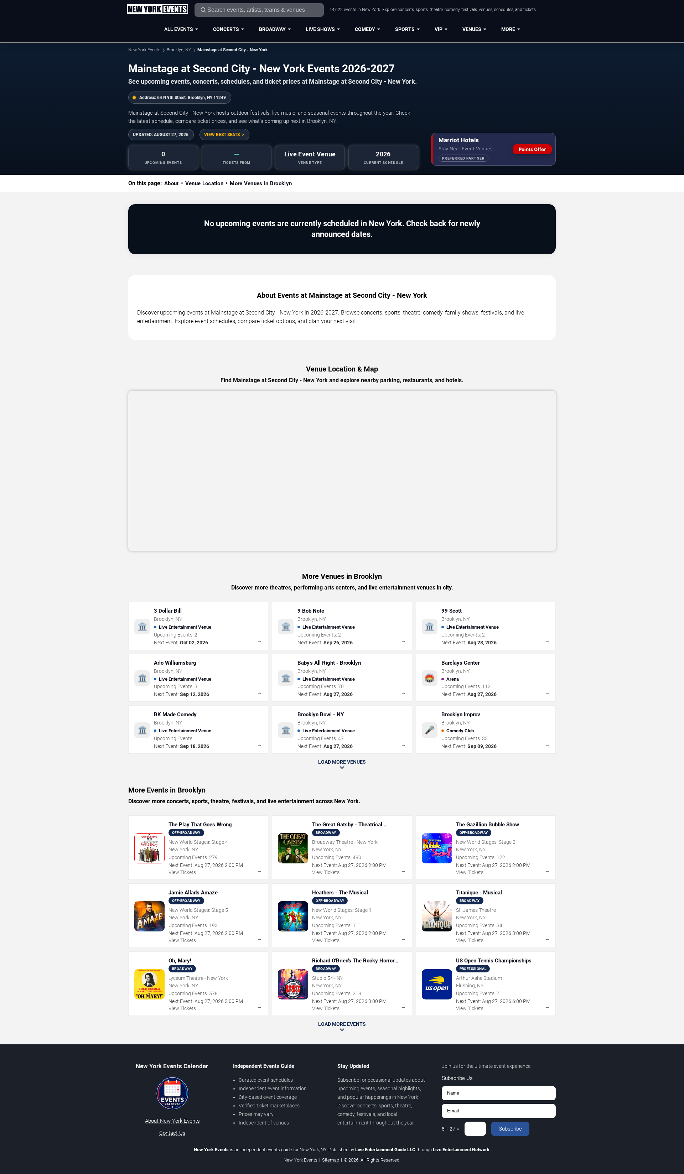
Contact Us (172, 1133)
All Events (178, 29)
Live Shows (320, 29)
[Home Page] (157, 9)
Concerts (226, 29)
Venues (471, 29)
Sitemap (330, 1160)
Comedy (365, 29)
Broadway (272, 29)
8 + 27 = (450, 1129)
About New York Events (172, 1121)
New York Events (144, 49)
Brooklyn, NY (179, 49)
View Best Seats (222, 134)
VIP (438, 29)
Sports (405, 29)
